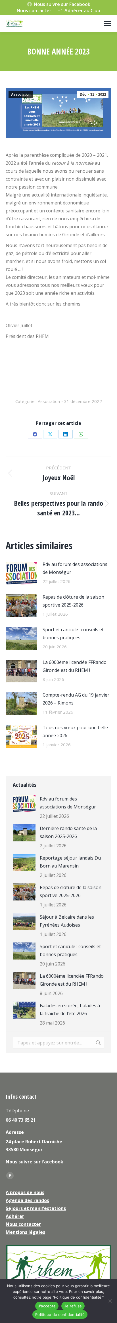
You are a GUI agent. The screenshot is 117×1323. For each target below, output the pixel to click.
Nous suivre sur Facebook (62, 4)
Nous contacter (34, 10)
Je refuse (73, 1306)
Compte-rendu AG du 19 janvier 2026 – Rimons (76, 699)
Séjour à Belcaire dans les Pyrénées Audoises (67, 921)
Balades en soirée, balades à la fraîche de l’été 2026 (70, 1009)
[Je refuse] (110, 1301)
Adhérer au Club (82, 10)
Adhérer (15, 1216)
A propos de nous (25, 1192)
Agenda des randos (27, 1200)
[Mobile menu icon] (107, 23)
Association (20, 95)
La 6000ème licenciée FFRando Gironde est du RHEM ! (74, 666)
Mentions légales (25, 1232)
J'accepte (47, 1306)
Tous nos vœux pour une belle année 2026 (75, 731)
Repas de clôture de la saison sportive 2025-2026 (73, 601)
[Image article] (21, 573)
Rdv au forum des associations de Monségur (75, 568)
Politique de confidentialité (60, 1314)
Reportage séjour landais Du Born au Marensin (70, 862)
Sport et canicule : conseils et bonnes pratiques (73, 633)
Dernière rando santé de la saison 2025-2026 (68, 832)
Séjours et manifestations (36, 1208)
